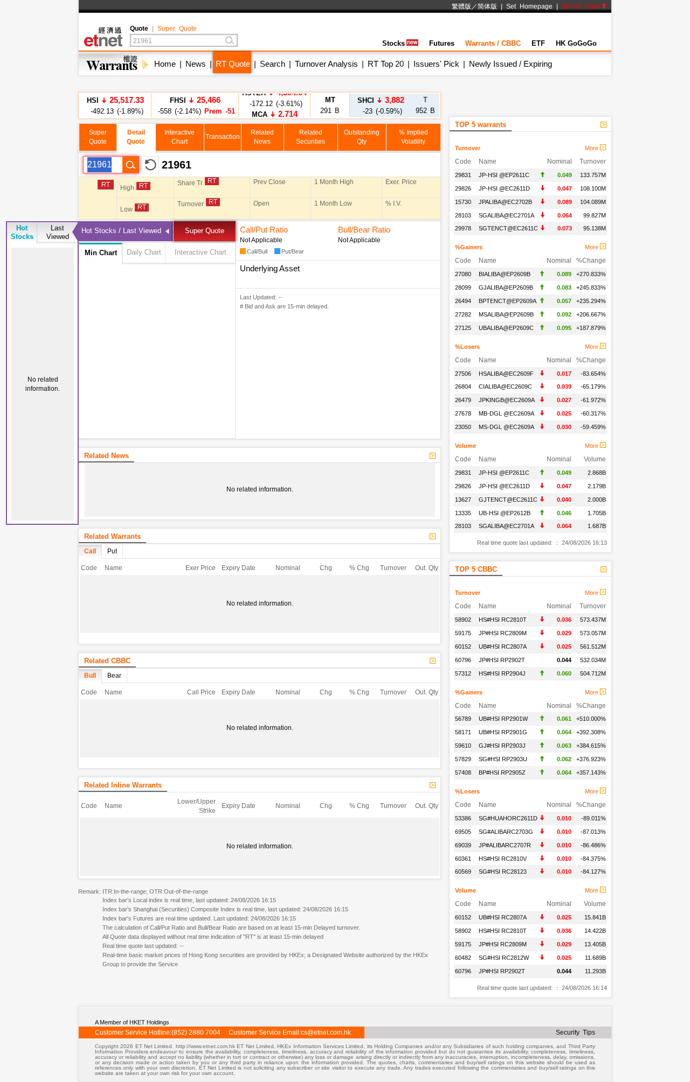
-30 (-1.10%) (275, 105)
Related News (106, 456)
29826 (463, 188)
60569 (463, 871)
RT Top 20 (386, 63)
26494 (463, 301)
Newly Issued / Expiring (510, 63)
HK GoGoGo (576, 43)
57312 (463, 673)
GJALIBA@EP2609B (506, 287)
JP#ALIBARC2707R (505, 845)
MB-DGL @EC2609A (506, 413)
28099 (463, 287)
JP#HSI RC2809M (503, 633)
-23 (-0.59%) (380, 105)
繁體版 (461, 6)
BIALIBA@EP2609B (504, 274)
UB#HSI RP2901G (503, 732)
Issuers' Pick (436, 63)
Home (165, 63)
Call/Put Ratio (264, 229)
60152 (463, 646)
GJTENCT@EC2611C (508, 499)
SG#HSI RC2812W (504, 957)
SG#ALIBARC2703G (506, 831)
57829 (463, 759)
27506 (463, 373)
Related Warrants (112, 536)
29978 (463, 228)
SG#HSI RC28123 (503, 871)
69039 (463, 845)
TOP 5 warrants (480, 125)
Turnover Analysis (326, 63)
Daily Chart (144, 252)
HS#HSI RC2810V (503, 858)
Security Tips (575, 1032)
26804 (463, 386)
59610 (463, 745)
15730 (463, 202)
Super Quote (177, 28)
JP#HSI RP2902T (502, 660)
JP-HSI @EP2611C (504, 175)
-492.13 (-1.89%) (115, 105)
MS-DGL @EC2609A (506, 427)
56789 (463, 718)
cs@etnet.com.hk (326, 1032)
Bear (114, 675)
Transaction (222, 136)
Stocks (393, 43)
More (592, 148)
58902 (463, 619)
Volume (465, 445)
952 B (425, 105)
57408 (463, 772)
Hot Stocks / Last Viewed (121, 231)
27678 (463, 413)
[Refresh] (150, 164)
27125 (463, 328)
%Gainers (468, 247)
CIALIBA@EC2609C (505, 386)
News (195, 63)
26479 (463, 400)
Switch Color (581, 6)
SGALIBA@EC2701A (506, 215)
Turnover (467, 148)
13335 (463, 513)
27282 (463, 314)
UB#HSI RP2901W (503, 718)
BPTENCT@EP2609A (507, 301)
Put (112, 551)
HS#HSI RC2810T (503, 619)
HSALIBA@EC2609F (506, 373)
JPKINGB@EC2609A (507, 400)
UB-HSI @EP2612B (504, 513)
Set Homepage (529, 6)
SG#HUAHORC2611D (508, 818)
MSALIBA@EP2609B (506, 314)
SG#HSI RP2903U (503, 759)
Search (272, 63)
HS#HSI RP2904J (502, 673)
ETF (538, 43)
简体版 (487, 6)
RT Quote (233, 63)
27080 (463, 274)
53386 (463, 818)
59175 (463, 633)
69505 (463, 831)
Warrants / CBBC (493, 43)
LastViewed (57, 232)
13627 (463, 499)
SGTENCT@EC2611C (508, 228)
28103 (463, 215)
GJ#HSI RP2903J (502, 745)
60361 (463, 858)
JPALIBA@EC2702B (505, 202)
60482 (463, 957)
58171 (463, 732)
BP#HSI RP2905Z (502, 772)
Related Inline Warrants (123, 785)
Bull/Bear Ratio (364, 229)
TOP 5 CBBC (476, 569)
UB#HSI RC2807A (503, 646)
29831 (463, 175)
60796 (463, 660)
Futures (441, 43)
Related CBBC (107, 661)
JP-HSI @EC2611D (504, 188)
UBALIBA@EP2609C (506, 328)
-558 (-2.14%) (195, 105)
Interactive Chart (200, 252)
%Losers (467, 346)
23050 (463, 427)
